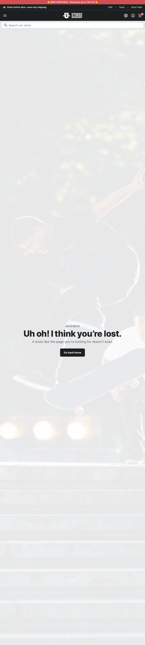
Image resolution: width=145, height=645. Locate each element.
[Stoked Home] (72, 16)
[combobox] (72, 25)
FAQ (110, 7)
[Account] (133, 15)
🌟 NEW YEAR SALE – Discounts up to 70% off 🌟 (72, 2)
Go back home (72, 352)
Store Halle (136, 7)
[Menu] (4, 15)
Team (121, 7)
